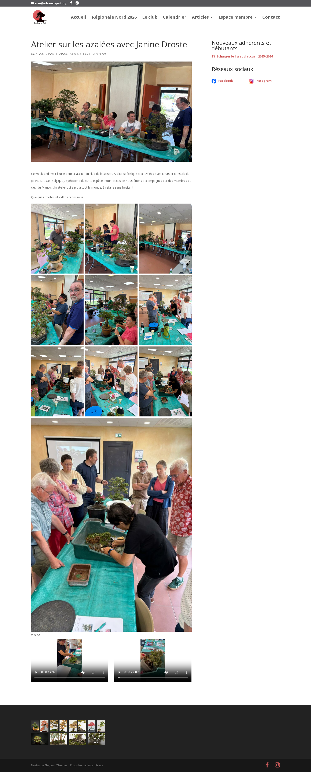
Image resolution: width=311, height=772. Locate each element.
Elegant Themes (56, 765)
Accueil (78, 18)
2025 (63, 54)
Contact (271, 18)
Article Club (80, 54)
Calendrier (174, 18)
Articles (200, 18)
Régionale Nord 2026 (114, 18)
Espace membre (236, 18)
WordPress (95, 765)
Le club (149, 18)
